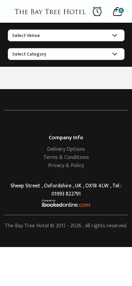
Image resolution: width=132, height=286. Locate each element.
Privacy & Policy (66, 165)
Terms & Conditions (66, 157)
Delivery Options (66, 149)
